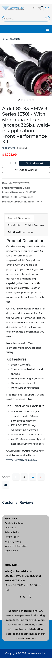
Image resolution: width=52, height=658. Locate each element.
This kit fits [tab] (14, 225)
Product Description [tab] (19, 218)
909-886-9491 (33, 576)
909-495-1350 (12, 580)
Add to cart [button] (36, 163)
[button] (2, 98)
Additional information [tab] (21, 232)
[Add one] (15, 163)
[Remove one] (4, 163)
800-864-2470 (13, 576)
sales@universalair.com (18, 571)
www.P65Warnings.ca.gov (21, 460)
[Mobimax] (13, 8)
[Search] (46, 18)
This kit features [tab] (34, 225)
